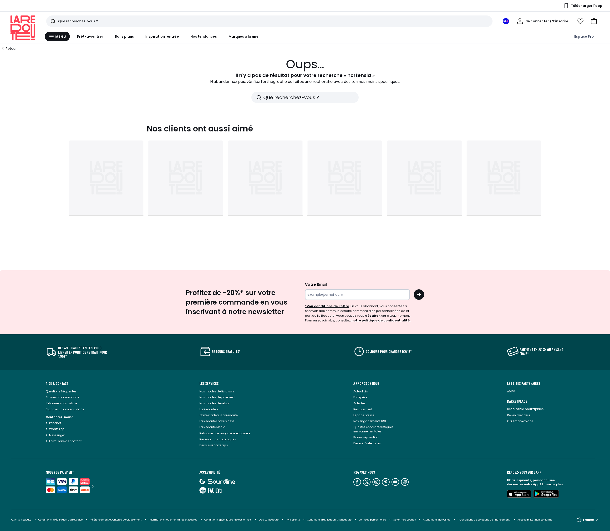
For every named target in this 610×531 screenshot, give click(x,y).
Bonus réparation (366, 437)
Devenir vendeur (518, 415)
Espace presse (363, 415)
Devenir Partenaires (367, 443)
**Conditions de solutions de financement (484, 519)
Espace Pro (584, 36)
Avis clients (293, 519)
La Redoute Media (212, 427)
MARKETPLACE (517, 401)
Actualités (360, 391)
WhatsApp (56, 429)
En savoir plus (552, 484)
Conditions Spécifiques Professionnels (228, 519)
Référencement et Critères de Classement (116, 519)
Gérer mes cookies (404, 519)
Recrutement (362, 409)
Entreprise (360, 397)
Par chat (55, 423)
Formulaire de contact (65, 441)
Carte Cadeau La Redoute (218, 415)
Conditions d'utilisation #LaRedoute (329, 519)
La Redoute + (209, 409)
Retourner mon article (61, 403)
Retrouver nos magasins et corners (224, 433)
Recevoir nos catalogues (217, 439)
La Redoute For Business (216, 421)
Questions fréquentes (61, 391)
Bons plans (124, 36)
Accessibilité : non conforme (535, 519)
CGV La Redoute (21, 519)
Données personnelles (372, 519)
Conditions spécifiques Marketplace (60, 519)
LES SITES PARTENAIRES (523, 383)
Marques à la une (244, 36)
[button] (594, 21)
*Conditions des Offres (436, 519)
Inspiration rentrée (162, 36)
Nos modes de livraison (216, 391)
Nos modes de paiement (217, 397)
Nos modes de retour (214, 403)
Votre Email (316, 284)
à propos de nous (366, 383)
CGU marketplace (520, 421)
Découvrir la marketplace (525, 409)
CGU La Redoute (269, 519)
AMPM (511, 391)
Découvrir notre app (213, 445)
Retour (11, 48)
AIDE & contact (57, 383)
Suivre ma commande (62, 397)
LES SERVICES (209, 383)
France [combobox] (588, 520)
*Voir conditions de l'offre (327, 306)
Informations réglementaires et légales (173, 519)
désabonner (375, 315)
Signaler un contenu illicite (65, 409)
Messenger (57, 435)
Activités (359, 403)
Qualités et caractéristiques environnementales (373, 429)
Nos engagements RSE (369, 421)
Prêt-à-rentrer (90, 36)
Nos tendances (203, 36)
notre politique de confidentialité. (381, 320)
